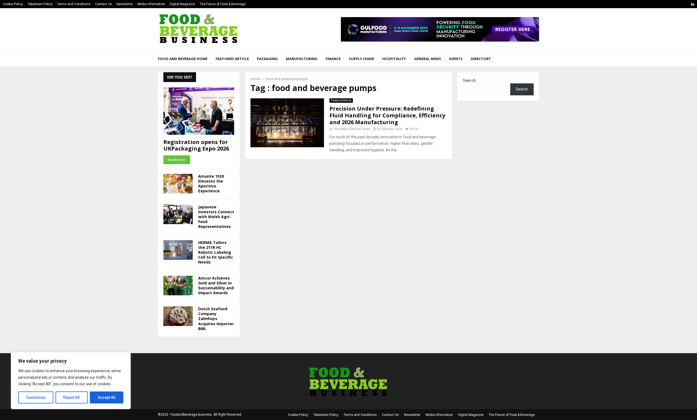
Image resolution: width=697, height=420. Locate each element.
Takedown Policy (40, 4)
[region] (71, 380)
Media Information (151, 4)
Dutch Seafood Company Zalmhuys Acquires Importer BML (216, 318)
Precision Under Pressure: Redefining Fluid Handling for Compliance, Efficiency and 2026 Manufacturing (387, 115)
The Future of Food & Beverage (223, 4)
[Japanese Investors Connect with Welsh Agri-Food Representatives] (178, 214)
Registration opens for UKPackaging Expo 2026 (196, 145)
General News (427, 58)
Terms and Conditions (73, 4)
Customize (35, 397)
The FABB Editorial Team (352, 129)
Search (469, 80)
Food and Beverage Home (182, 58)
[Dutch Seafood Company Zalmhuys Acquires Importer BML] (178, 316)
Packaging (267, 58)
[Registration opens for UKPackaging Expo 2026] (198, 110)
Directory (481, 58)
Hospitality (394, 58)
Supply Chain (361, 58)
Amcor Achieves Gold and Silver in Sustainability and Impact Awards (216, 285)
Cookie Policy (13, 4)
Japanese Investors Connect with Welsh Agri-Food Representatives (216, 216)
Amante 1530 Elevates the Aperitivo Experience (211, 183)
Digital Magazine (182, 4)
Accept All (106, 397)
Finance (333, 58)
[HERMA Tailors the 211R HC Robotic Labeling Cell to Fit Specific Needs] (178, 250)
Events (456, 58)
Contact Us (103, 4)
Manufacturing (301, 58)
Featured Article (232, 58)
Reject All (71, 397)
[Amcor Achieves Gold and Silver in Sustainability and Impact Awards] (178, 285)
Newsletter (125, 4)
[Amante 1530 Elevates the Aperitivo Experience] (178, 183)
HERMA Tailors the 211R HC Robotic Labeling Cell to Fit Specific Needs (215, 252)
